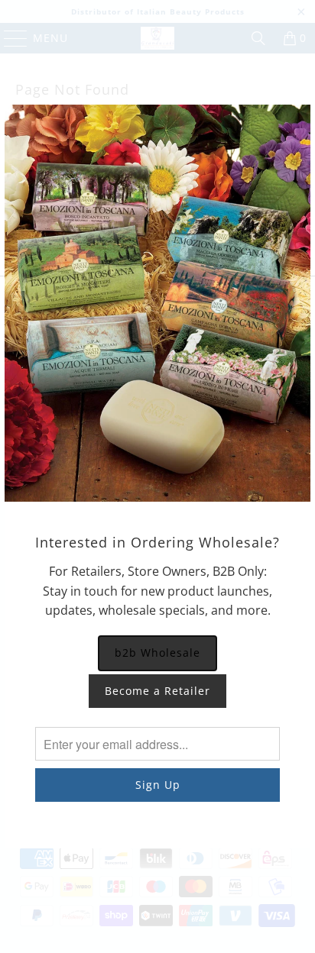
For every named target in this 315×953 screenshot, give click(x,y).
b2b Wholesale (157, 652)
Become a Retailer (157, 690)
